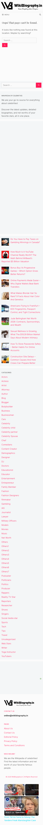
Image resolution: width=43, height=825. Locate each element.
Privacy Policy (10, 741)
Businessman (8, 415)
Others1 (5, 546)
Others (5, 542)
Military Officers (9, 521)
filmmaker (6, 499)
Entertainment (8, 478)
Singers (5, 614)
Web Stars (6, 643)
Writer (4, 648)
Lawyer (5, 516)
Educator (6, 474)
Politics (5, 584)
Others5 (5, 563)
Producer (6, 588)
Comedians (7, 444)
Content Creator (9, 449)
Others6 (5, 567)
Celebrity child (8, 428)
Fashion (5, 491)
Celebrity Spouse (10, 436)
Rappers (5, 593)
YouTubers (6, 656)
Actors (5, 377)
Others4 (5, 559)
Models (5, 525)
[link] (8, 799)
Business (6, 411)
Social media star (10, 618)
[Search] (5, 45)
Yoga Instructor (9, 652)
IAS (3, 508)
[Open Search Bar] (40, 14)
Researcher (7, 605)
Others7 (5, 571)
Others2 (5, 550)
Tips (4, 631)
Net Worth (6, 538)
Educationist (7, 470)
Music (4, 533)
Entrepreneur (8, 483)
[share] (34, 798)
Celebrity (6, 423)
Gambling (6, 504)
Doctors (5, 466)
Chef (4, 440)
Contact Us (9, 732)
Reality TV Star (9, 597)
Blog (4, 398)
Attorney (6, 389)
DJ (3, 461)
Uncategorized (8, 639)
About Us (8, 728)
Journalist (6, 512)
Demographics (8, 453)
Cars (4, 419)
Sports (5, 622)
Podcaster (6, 576)
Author (5, 394)
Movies (5, 529)
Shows (5, 609)
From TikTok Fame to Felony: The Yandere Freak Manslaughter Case (21, 799)
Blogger (5, 402)
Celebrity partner (10, 432)
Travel (4, 635)
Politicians (6, 580)
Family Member (9, 487)
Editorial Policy (11, 737)
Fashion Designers (10, 495)
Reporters (6, 601)
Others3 (5, 554)
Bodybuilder (7, 406)
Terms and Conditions (14, 745)
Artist (4, 385)
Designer (6, 457)
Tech (4, 626)
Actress (5, 381)
